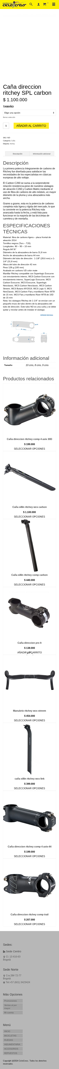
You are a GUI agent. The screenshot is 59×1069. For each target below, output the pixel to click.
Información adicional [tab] (41, 154)
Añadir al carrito (31, 125)
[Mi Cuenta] (38, 4)
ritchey (12, 144)
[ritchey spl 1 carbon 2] (29, 78)
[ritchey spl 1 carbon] (29, 45)
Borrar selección (9, 117)
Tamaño (8, 106)
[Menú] (53, 4)
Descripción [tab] (17, 154)
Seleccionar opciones (29, 448)
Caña (13, 141)
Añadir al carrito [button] (29, 652)
